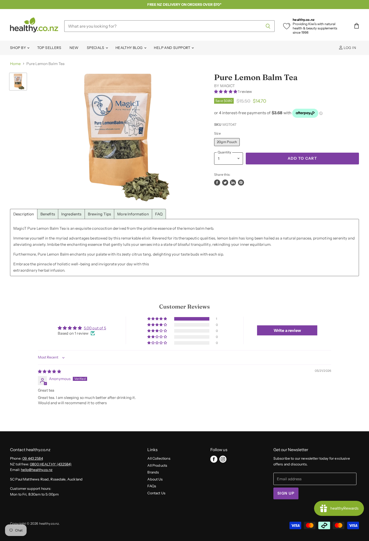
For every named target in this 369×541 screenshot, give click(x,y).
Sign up (285, 493)
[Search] (268, 26)
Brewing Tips (99, 214)
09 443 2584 (32, 458)
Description (23, 214)
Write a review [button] (287, 330)
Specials (96, 47)
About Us (155, 479)
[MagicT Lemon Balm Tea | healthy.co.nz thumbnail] (18, 81)
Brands (153, 472)
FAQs (151, 486)
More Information (133, 214)
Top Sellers (49, 47)
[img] (49, 371)
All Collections (158, 458)
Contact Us (156, 493)
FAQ (159, 214)
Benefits (47, 214)
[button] (226, 91)
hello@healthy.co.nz (36, 469)
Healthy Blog (129, 47)
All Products (157, 465)
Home (15, 64)
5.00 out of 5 (95, 328)
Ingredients (71, 214)
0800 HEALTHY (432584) (51, 464)
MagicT (227, 85)
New (74, 47)
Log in (349, 47)
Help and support (172, 47)
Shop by (18, 47)
